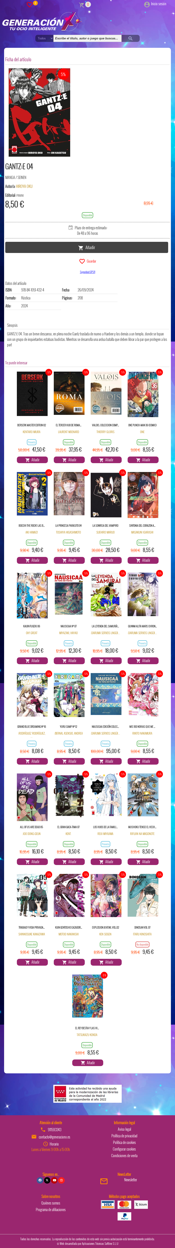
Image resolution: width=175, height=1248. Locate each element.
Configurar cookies (124, 1149)
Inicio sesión (158, 3)
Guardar (90, 260)
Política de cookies (124, 1142)
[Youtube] (54, 1180)
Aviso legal (124, 1129)
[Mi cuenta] (147, 3)
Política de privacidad (124, 1135)
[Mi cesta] (82, 4)
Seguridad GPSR (87, 272)
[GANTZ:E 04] (39, 112)
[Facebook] (40, 1180)
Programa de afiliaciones (51, 1209)
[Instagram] (61, 1180)
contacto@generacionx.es (54, 1137)
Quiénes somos (50, 1203)
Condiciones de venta (124, 1155)
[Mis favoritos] (29, 4)
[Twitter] (47, 1180)
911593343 (54, 1129)
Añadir (89, 247)
